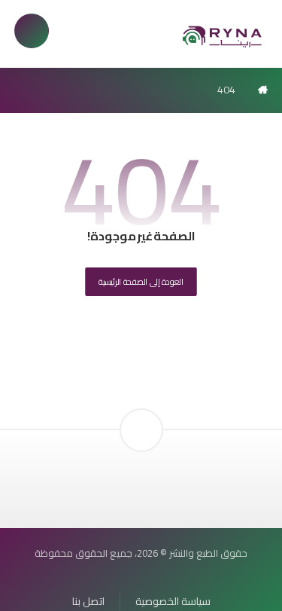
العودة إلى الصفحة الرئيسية (141, 281)
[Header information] (141, 404)
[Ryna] (222, 36)
